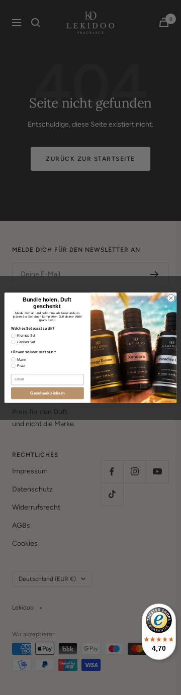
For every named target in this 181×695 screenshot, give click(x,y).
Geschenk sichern (47, 393)
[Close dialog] (170, 298)
